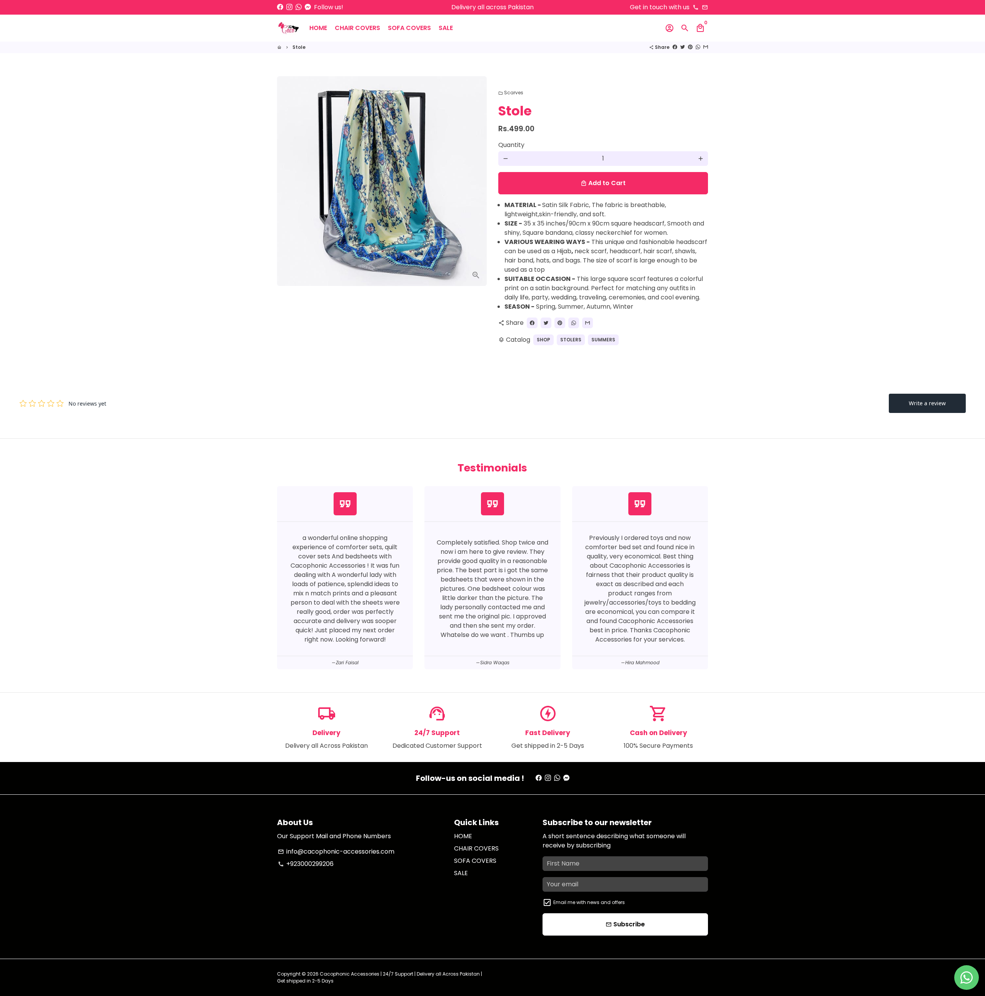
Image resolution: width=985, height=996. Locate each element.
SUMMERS (603, 339)
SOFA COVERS (409, 27)
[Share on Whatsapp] (698, 47)
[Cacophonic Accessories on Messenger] (308, 7)
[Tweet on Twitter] (682, 47)
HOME (318, 27)
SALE (446, 27)
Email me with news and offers (589, 902)
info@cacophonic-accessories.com (336, 851)
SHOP (543, 339)
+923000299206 (306, 863)
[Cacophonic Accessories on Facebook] (280, 7)
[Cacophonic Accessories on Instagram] (289, 7)
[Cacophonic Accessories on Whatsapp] (299, 7)
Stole (299, 47)
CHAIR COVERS (357, 27)
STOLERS (570, 339)
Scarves (510, 92)
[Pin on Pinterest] (690, 47)
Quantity (511, 144)
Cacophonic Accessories (349, 974)
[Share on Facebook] (675, 47)
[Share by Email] (705, 47)
